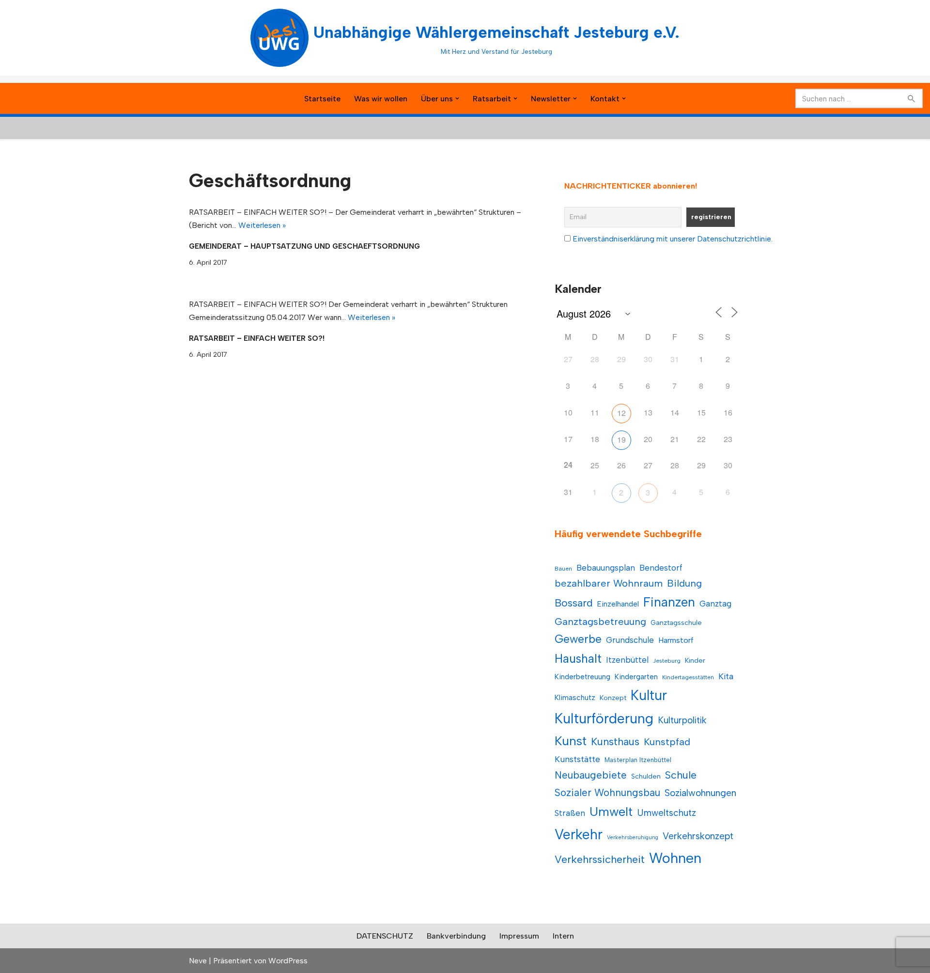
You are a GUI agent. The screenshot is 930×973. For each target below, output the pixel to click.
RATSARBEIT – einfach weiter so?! (257, 338)
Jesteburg (667, 660)
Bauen (563, 568)
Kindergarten (636, 676)
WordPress (288, 960)
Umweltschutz (666, 812)
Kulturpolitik (682, 720)
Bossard (574, 603)
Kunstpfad (667, 742)
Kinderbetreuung (582, 676)
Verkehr (579, 834)
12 (621, 412)
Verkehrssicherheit (600, 859)
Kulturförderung (604, 718)
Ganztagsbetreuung (600, 621)
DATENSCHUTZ (384, 936)
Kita (725, 676)
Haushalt (578, 659)
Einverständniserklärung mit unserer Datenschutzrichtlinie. (673, 238)
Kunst (571, 741)
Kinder (695, 660)
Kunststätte (577, 759)
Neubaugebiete (591, 775)
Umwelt (611, 811)
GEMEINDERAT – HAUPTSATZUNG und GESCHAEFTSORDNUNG (304, 246)
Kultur (649, 695)
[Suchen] (912, 98)
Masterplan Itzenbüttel (637, 760)
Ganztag (715, 603)
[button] (457, 98)
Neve (198, 960)
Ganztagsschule (676, 623)
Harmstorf (676, 640)
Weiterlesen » (262, 225)
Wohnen (675, 857)
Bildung (684, 583)
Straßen (570, 813)
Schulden (646, 776)
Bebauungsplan (605, 568)
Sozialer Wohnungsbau (607, 792)
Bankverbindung (456, 936)
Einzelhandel (618, 603)
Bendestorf (660, 568)
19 (621, 439)
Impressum (519, 936)
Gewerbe (578, 639)
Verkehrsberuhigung (632, 837)
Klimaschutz (575, 697)
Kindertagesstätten (688, 677)
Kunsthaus (615, 741)
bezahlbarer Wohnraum (609, 583)
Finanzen (669, 602)
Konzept (613, 698)
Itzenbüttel (627, 660)
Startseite (322, 98)
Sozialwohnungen (700, 792)
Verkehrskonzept (698, 836)
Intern (563, 936)
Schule (681, 775)
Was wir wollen (380, 98)
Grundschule (630, 640)
